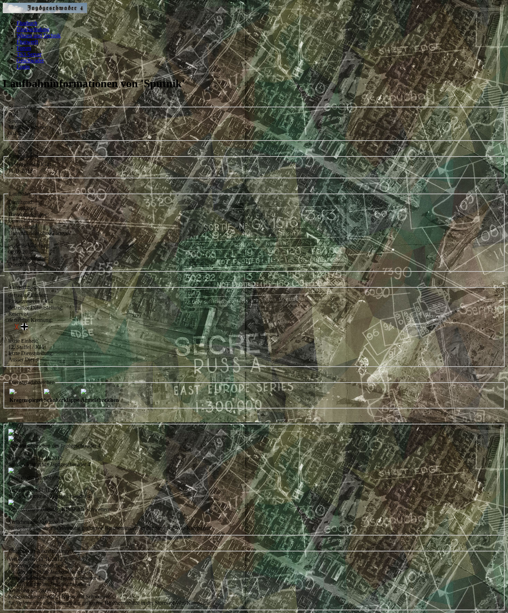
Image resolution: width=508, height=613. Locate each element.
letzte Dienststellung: (31, 353)
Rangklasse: (21, 227)
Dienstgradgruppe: (28, 214)
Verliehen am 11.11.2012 (35, 559)
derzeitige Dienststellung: (35, 307)
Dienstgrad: (21, 202)
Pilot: (14, 115)
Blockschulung (33, 29)
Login (23, 67)
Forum (24, 48)
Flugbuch (27, 23)
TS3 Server (29, 54)
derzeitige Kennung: (30, 320)
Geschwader (30, 60)
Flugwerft (27, 42)
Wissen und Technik (39, 35)
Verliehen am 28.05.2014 (35, 590)
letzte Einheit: (23, 341)
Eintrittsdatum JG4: (29, 165)
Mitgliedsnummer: (28, 127)
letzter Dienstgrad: (28, 258)
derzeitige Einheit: (28, 295)
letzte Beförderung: (29, 246)
